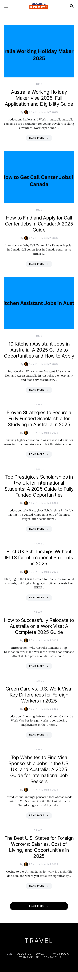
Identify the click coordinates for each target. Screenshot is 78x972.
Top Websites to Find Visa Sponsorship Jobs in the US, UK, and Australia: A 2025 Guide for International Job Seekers (39, 769)
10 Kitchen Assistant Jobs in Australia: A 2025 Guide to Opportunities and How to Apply (39, 350)
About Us (24, 953)
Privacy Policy (60, 953)
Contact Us (52, 957)
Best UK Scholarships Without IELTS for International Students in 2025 (39, 557)
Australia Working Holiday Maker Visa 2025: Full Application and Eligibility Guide (39, 98)
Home (9, 953)
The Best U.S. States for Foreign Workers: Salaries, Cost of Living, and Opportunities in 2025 (39, 847)
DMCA (40, 953)
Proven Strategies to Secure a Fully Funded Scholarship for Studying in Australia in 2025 (39, 418)
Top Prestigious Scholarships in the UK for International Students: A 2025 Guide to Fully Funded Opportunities (39, 486)
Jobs (39, 84)
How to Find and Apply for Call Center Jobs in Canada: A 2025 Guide (39, 224)
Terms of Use (29, 957)
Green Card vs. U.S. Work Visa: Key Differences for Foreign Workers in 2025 (39, 695)
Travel (39, 404)
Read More (37, 137)
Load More (37, 906)
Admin (33, 112)
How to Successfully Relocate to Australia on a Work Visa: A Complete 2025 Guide (39, 626)
